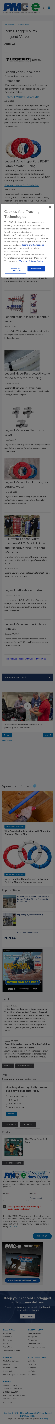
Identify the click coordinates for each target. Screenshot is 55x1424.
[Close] (50, 207)
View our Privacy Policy (31, 261)
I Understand (36, 269)
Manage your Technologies (16, 270)
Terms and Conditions (33, 244)
